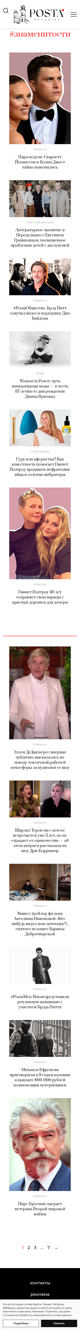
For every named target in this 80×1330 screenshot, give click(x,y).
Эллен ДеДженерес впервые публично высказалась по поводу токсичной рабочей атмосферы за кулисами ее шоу (40, 760)
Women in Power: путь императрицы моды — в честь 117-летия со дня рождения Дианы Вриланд (40, 389)
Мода (40, 373)
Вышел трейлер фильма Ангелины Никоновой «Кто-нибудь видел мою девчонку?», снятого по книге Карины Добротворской (40, 924)
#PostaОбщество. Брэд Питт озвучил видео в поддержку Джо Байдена (40, 313)
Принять (59, 1323)
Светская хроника (40, 222)
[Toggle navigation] (72, 14)
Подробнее (21, 1323)
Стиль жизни (40, 451)
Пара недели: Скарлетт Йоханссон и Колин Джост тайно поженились (40, 162)
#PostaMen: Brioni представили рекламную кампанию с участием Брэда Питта (40, 1002)
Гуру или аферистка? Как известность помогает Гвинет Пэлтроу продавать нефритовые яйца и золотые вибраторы (40, 467)
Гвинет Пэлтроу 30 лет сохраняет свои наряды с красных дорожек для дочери (40, 597)
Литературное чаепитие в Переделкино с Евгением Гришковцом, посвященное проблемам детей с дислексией (40, 238)
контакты (40, 1282)
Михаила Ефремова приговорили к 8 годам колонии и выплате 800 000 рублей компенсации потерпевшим (40, 1077)
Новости (40, 149)
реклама (40, 1294)
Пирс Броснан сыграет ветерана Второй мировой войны (40, 1209)
